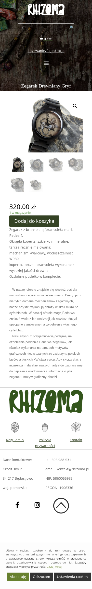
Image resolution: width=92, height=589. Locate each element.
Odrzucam (41, 576)
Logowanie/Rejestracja (46, 50)
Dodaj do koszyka (34, 221)
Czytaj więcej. (55, 566)
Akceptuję (18, 576)
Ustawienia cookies (72, 576)
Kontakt (76, 440)
